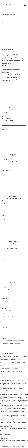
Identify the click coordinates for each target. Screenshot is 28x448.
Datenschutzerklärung (4, 444)
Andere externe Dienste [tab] (4, 413)
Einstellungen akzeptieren (6, 368)
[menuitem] (24, 4)
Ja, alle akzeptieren (4, 446)
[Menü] (24, 4)
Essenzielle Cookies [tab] (4, 390)
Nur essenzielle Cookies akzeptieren (17, 446)
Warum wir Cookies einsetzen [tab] (6, 376)
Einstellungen (15, 368)
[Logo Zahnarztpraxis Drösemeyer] (11, 4)
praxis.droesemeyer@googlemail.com (8, 316)
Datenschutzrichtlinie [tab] (4, 438)
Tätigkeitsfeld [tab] (4, 112)
